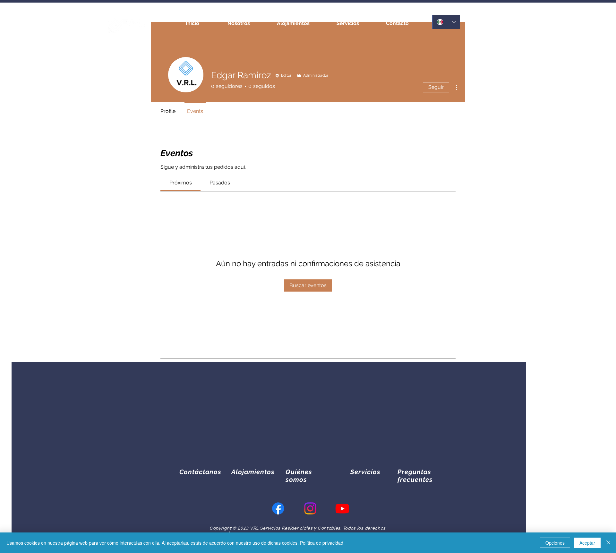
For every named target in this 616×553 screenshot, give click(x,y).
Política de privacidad (321, 543)
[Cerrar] (608, 543)
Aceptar (587, 543)
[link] (180, 183)
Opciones (555, 543)
